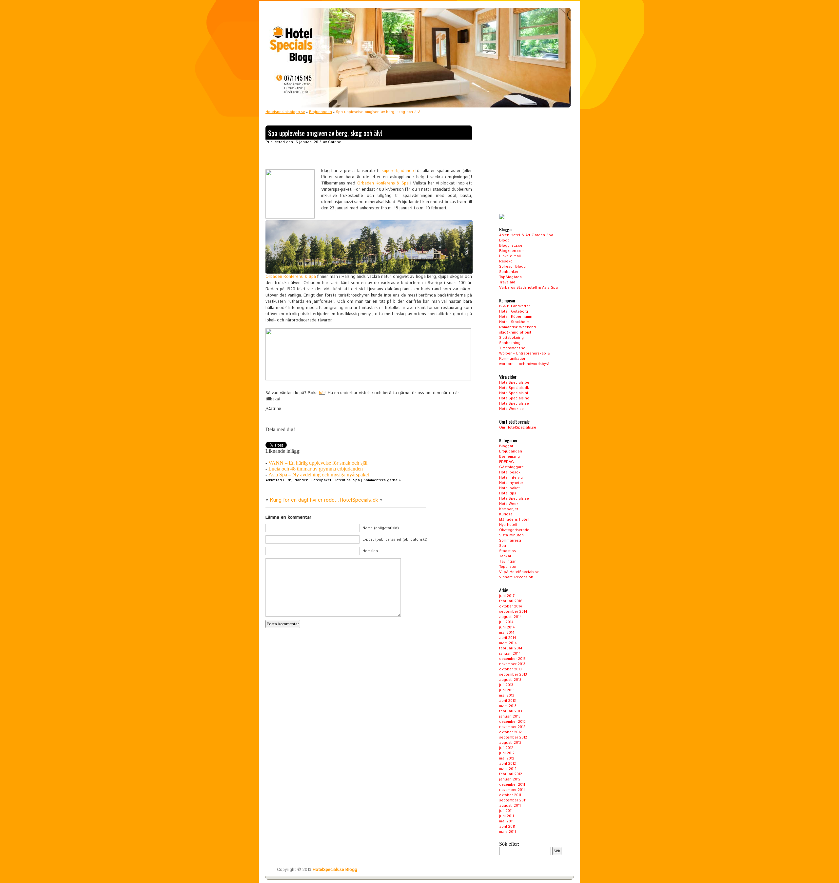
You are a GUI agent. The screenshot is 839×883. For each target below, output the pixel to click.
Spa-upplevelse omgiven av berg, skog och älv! (325, 133)
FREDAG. (507, 462)
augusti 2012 (510, 742)
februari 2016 (510, 601)
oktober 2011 (510, 795)
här (322, 393)
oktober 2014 (510, 606)
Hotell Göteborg (513, 311)
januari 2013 (509, 716)
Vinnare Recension (516, 577)
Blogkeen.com (511, 251)
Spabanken (509, 272)
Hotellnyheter (511, 483)
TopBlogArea (510, 277)
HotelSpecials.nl (513, 393)
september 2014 (513, 611)
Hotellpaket (321, 480)
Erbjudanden (320, 112)
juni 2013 (507, 690)
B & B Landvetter (514, 306)
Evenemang (509, 456)
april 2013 (507, 700)
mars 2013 (508, 706)
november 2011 (512, 790)
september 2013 (513, 674)
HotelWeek (508, 504)
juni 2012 (507, 753)
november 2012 (512, 727)
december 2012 (512, 721)
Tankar (505, 556)
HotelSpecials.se (514, 403)
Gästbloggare (511, 467)
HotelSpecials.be (514, 382)
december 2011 (512, 784)
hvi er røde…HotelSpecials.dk (344, 500)
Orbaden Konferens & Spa (383, 183)
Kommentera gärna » (382, 480)
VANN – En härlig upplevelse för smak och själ (317, 463)
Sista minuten (511, 535)
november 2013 (512, 664)
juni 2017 (507, 596)
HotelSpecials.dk (514, 388)
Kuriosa (506, 514)
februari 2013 (510, 711)
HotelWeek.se (511, 409)
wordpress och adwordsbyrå (524, 364)
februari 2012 (510, 774)
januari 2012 (509, 779)
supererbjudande (398, 171)
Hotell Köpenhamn (515, 316)
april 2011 (507, 826)
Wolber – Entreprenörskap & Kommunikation (524, 356)
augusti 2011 (510, 805)
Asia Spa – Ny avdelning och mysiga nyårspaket (318, 474)
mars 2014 (508, 643)
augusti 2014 (510, 617)
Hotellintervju (511, 477)
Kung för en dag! (289, 500)
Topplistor (508, 566)
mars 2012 (508, 769)
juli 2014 (506, 622)
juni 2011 (506, 816)
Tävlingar (507, 561)
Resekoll (507, 261)
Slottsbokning (511, 337)
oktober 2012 (510, 732)
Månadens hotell (514, 519)
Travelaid (507, 282)
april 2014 (507, 638)
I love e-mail (510, 256)
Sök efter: (509, 844)
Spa (356, 480)
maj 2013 (506, 695)
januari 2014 (510, 653)
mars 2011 (507, 832)
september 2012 (513, 737)
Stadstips (507, 551)
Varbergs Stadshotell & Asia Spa (528, 287)
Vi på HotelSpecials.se (519, 572)
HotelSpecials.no (514, 398)
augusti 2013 (510, 679)
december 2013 (512, 659)
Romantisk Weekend (517, 327)
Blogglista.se (510, 245)
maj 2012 (506, 758)
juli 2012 (506, 748)
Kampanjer (508, 509)
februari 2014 (510, 648)
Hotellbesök (509, 472)
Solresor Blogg (512, 266)
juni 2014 (507, 627)
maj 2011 (506, 821)
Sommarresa (510, 540)
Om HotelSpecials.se (517, 427)
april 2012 (507, 763)
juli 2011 (506, 811)
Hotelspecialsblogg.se (285, 112)
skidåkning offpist (515, 332)
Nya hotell (508, 525)
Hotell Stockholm (514, 322)
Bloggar (506, 446)
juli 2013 (506, 685)
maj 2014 (507, 632)
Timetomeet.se (512, 348)
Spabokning (509, 343)
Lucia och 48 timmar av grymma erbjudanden (315, 468)
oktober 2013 (510, 669)
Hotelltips (342, 480)
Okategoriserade (514, 530)
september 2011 (512, 800)
